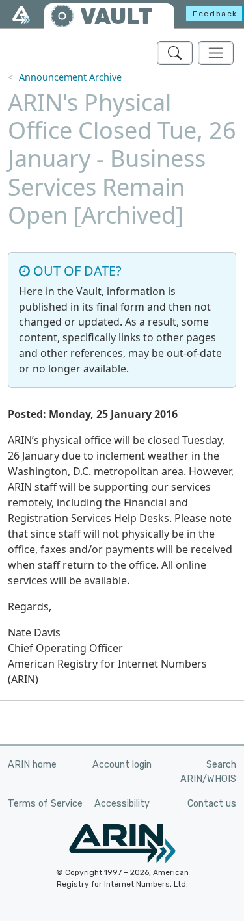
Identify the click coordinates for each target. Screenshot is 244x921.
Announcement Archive (70, 77)
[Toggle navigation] (216, 53)
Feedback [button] (215, 13)
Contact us (211, 803)
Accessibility (122, 803)
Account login (122, 764)
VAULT (116, 16)
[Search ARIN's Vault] (175, 53)
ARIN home (32, 764)
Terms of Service (45, 803)
